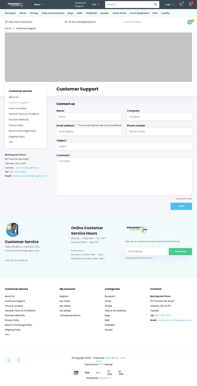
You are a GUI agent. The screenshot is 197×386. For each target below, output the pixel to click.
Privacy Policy (16, 125)
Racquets (10, 13)
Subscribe (180, 251)
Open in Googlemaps (27, 167)
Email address (89, 125)
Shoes (22, 13)
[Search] (155, 4)
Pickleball (91, 13)
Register (64, 296)
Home (8, 28)
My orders (65, 301)
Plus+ (116, 357)
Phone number (136, 125)
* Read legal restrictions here (139, 258)
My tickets (65, 305)
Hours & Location (18, 108)
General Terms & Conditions (24, 113)
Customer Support (80, 4)
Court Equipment (139, 13)
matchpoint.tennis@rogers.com (29, 175)
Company (133, 111)
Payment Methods (19, 119)
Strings (34, 13)
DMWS (108, 357)
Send (181, 206)
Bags (70, 13)
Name (60, 111)
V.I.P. (11, 142)
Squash (104, 13)
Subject (61, 140)
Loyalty (165, 13)
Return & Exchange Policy (22, 130)
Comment (63, 155)
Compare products (70, 315)
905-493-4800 (17, 171)
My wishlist (65, 310)
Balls (79, 13)
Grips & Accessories (53, 13)
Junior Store (119, 13)
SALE (155, 13)
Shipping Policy (17, 136)
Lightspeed (105, 378)
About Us (13, 97)
